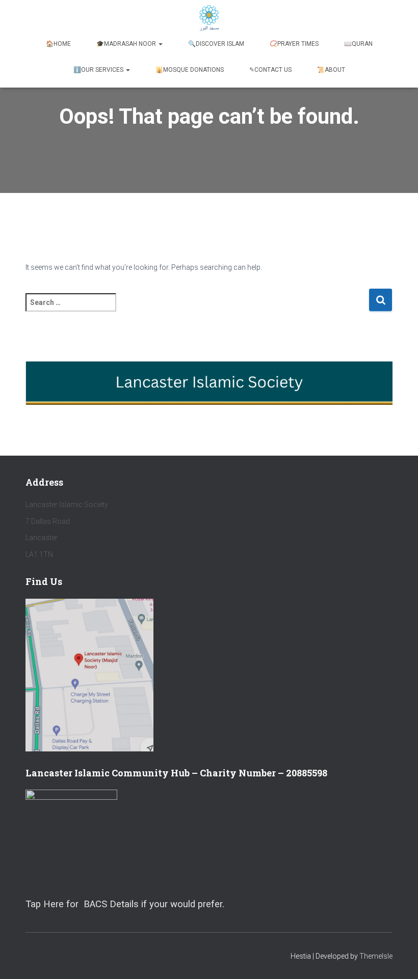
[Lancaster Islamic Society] (209, 18)
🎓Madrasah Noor (127, 43)
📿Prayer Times (294, 43)
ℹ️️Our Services (99, 69)
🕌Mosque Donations (189, 69)
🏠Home (58, 43)
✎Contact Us (270, 69)
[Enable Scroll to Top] (398, 958)
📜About (331, 69)
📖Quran (358, 43)
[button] (160, 43)
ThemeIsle (376, 956)
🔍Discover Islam (216, 43)
